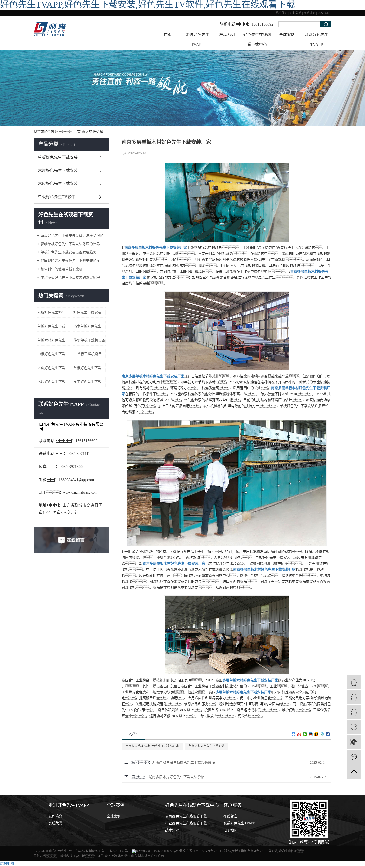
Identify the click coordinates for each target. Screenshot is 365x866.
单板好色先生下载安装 (58, 157)
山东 (134, 856)
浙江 (127, 856)
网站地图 (309, 13)
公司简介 (55, 816)
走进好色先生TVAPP (197, 40)
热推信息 (282, 13)
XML (328, 13)
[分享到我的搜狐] (316, 734)
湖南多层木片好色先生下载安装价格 (176, 777)
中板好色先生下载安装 (53, 354)
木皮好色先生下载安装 (58, 183)
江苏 (101, 856)
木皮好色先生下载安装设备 (53, 368)
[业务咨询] (354, 682)
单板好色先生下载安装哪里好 (53, 326)
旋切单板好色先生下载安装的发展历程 (70, 277)
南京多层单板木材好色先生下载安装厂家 (152, 746)
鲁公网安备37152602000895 (154, 851)
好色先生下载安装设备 (89, 312)
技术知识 (172, 830)
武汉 (107, 856)
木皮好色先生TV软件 (53, 312)
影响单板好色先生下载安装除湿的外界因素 (73, 244)
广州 (154, 856)
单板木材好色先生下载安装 (53, 340)
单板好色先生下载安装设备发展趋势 (68, 252)
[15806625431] (354, 727)
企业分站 (295, 13)
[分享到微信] (305, 734)
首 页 (81, 132)
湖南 (147, 856)
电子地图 (230, 830)
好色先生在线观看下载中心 (257, 40)
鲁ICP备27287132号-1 (116, 851)
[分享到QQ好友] (311, 734)
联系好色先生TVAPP (316, 40)
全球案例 (287, 35)
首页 (168, 35)
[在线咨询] (354, 697)
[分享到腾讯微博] (322, 734)
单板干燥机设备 (89, 354)
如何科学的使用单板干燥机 (61, 269)
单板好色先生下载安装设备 (89, 368)
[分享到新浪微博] (299, 734)
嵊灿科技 (66, 856)
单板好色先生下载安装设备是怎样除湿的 (72, 236)
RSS (320, 13)
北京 (121, 856)
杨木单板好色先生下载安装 (89, 326)
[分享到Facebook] (328, 734)
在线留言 (230, 816)
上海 (114, 856)
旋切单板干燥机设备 (89, 340)
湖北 (141, 856)
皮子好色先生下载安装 (89, 382)
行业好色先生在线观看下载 (186, 823)
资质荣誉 (55, 823)
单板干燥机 (239, 851)
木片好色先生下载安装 (58, 170)
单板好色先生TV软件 (56, 197)
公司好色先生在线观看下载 (186, 816)
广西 (161, 856)
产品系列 (227, 35)
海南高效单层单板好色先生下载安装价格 (183, 762)
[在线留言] (354, 757)
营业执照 (180, 851)
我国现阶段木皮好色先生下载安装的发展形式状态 (73, 261)
